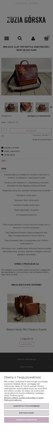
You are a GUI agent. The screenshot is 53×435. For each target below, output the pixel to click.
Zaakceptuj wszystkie (26, 420)
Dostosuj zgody (26, 413)
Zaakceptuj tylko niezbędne (26, 406)
